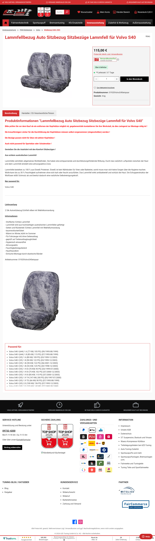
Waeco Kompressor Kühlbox (133, 441)
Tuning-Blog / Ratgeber (15, 482)
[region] (46, 72)
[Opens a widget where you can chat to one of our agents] (146, 537)
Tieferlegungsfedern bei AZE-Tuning (136, 445)
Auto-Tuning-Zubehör (130, 449)
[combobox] (59, 12)
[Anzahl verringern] (96, 78)
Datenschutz (126, 434)
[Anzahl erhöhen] (116, 78)
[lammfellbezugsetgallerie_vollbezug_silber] (46, 72)
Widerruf (66, 496)
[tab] (10, 113)
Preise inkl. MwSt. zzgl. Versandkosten (108, 54)
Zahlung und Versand (72, 504)
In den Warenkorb (134, 79)
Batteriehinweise (70, 500)
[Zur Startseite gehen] (17, 12)
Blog (6, 488)
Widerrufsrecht (69, 492)
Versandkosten (71, 528)
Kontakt (66, 488)
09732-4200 (8, 430)
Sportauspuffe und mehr (131, 453)
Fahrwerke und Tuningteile (132, 463)
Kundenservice (69, 482)
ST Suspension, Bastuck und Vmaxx (136, 437)
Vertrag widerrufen (12, 447)
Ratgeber (8, 492)
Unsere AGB (126, 430)
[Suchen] (67, 12)
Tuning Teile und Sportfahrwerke (134, 467)
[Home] (6, 22)
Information (126, 420)
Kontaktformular (23, 440)
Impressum (125, 426)
